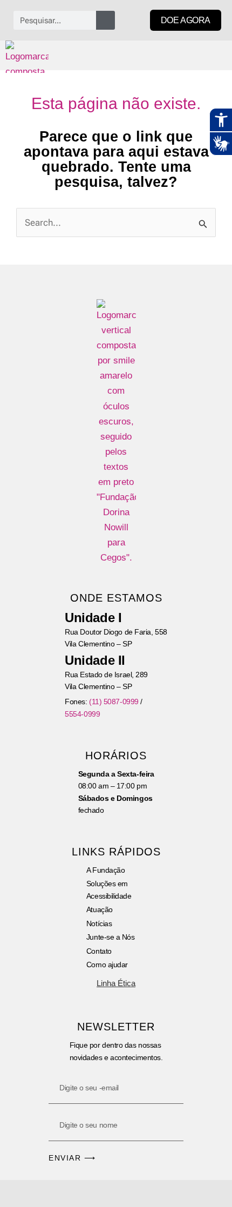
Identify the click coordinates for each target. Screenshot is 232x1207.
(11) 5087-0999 (114, 701)
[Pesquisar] (105, 20)
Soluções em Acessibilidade (109, 889)
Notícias (99, 923)
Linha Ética (116, 983)
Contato (99, 951)
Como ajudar (107, 964)
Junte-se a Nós (110, 937)
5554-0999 (82, 714)
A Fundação (105, 870)
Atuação (99, 909)
